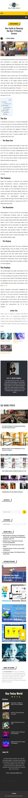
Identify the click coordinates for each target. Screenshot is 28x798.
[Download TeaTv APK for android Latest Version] (6, 348)
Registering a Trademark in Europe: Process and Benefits (17, 703)
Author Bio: (6, 112)
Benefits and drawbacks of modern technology (13, 657)
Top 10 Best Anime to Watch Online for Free (14, 471)
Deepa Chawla (10, 38)
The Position (5, 110)
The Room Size (7, 103)
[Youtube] (19, 696)
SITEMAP (14, 793)
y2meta (5, 285)
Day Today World (14, 693)
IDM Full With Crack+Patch (13, 619)
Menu (2, 13)
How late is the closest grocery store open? (17, 713)
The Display (6, 109)
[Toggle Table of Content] (9, 100)
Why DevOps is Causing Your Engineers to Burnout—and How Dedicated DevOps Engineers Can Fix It (14, 537)
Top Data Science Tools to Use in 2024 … (18, 723)
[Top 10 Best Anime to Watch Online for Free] (14, 461)
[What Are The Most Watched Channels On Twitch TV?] (19, 336)
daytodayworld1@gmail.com (16, 773)
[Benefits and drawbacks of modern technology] (6, 336)
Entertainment (14, 24)
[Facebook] (12, 696)
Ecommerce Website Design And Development (13, 598)
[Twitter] (14, 696)
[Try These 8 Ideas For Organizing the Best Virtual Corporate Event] (14, 416)
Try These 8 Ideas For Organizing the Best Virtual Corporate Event (13, 426)
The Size (4, 102)
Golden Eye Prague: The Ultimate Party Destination (18, 732)
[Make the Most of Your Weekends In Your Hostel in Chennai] (14, 439)
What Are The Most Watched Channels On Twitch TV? (18, 341)
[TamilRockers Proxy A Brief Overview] (14, 482)
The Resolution (7, 107)
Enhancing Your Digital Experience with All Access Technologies (13, 577)
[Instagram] (17, 696)
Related (5, 114)
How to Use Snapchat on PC (13, 639)
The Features (5, 105)
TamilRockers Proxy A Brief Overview (12, 492)
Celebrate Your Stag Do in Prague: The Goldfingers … (18, 742)
